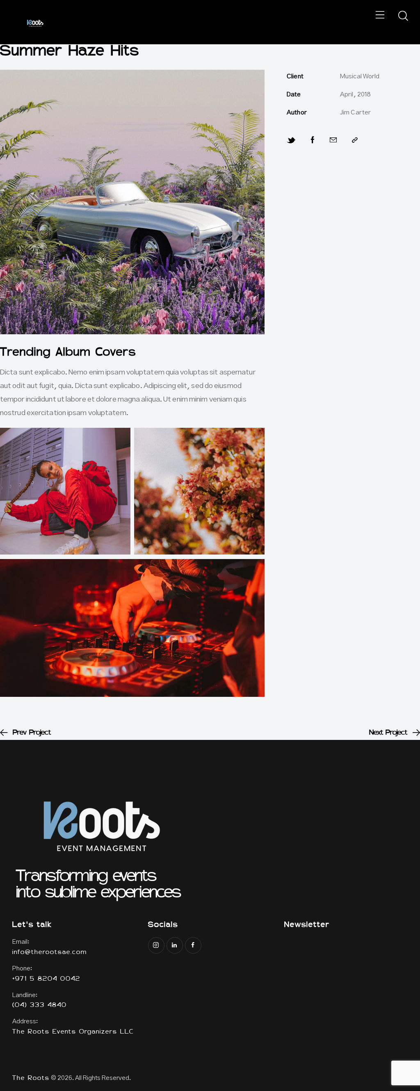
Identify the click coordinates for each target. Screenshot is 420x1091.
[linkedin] (175, 945)
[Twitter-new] (292, 140)
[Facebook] (313, 140)
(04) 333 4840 (39, 1005)
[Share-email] (334, 140)
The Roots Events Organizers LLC (73, 1032)
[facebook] (193, 945)
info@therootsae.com (49, 952)
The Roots (31, 1078)
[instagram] (156, 945)
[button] (380, 16)
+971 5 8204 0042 (46, 979)
